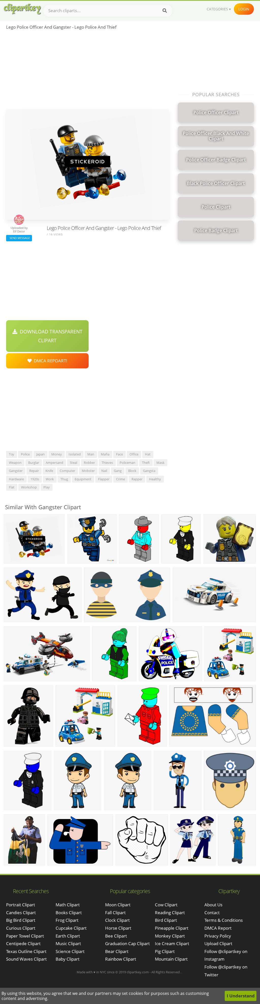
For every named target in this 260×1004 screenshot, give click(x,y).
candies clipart (21, 912)
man (90, 454)
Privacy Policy (217, 936)
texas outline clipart (26, 951)
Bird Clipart (166, 920)
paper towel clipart (25, 936)
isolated (75, 454)
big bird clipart (20, 920)
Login (243, 9)
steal (73, 462)
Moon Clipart (118, 905)
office (133, 454)
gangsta (149, 470)
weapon (15, 462)
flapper (103, 479)
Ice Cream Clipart (172, 943)
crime (120, 479)
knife (49, 470)
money (56, 454)
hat (148, 454)
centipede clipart (23, 943)
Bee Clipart (116, 936)
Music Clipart (68, 943)
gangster (16, 470)
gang (118, 470)
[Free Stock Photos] (22, 9)
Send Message (19, 238)
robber (89, 462)
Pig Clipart (165, 951)
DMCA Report (218, 928)
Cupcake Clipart (71, 928)
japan (40, 454)
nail (104, 470)
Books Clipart (69, 912)
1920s (34, 479)
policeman (127, 462)
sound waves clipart (26, 959)
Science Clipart (70, 951)
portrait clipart (20, 905)
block (132, 470)
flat (11, 487)
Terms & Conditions (223, 920)
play (46, 487)
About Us (213, 905)
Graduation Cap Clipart (127, 943)
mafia (105, 454)
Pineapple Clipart (171, 928)
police (25, 454)
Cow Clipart (166, 905)
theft (146, 462)
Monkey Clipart (170, 936)
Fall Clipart (115, 912)
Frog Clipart (67, 920)
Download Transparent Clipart (50, 336)
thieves (107, 462)
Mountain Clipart (171, 959)
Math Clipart (68, 905)
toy (11, 454)
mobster (88, 470)
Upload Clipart (218, 943)
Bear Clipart (116, 951)
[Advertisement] (87, 71)
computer (67, 470)
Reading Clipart (170, 912)
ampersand (54, 462)
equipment (83, 479)
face (119, 454)
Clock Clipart (117, 920)
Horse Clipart (118, 928)
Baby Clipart (67, 959)
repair (34, 470)
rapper (137, 479)
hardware (16, 479)
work (50, 479)
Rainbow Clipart (120, 959)
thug (64, 479)
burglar (33, 462)
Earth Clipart (68, 936)
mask (160, 462)
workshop (29, 487)
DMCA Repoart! (49, 361)
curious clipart (20, 928)
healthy (155, 479)
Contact (212, 912)
